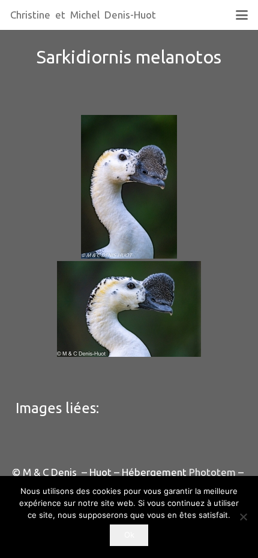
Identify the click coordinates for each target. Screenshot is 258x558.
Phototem (212, 472)
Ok (129, 534)
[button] (241, 15)
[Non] (243, 517)
